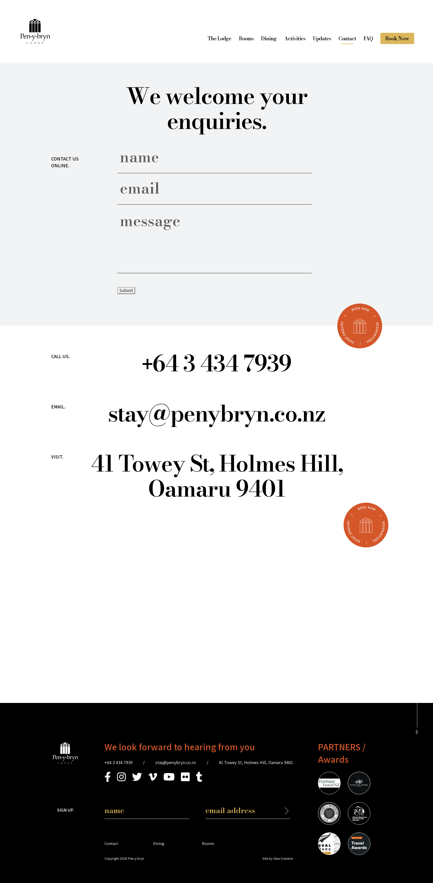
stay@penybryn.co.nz (216, 413)
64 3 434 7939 (216, 363)
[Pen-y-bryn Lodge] (35, 42)
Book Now (397, 38)
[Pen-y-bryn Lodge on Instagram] (121, 780)
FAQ (368, 38)
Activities (294, 38)
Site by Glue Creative (277, 858)
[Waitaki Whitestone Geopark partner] (359, 814)
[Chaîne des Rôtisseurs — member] (329, 814)
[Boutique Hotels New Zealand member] (359, 784)
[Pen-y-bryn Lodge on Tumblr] (199, 780)
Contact (347, 38)
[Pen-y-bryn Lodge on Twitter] (137, 780)
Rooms (246, 38)
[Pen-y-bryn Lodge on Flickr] (185, 780)
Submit (126, 290)
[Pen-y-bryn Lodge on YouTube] (169, 780)
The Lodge (219, 38)
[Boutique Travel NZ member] (329, 784)
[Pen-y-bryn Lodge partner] (359, 844)
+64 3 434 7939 (118, 762)
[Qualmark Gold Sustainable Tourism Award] (329, 844)
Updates (322, 38)
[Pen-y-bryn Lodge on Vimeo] (152, 780)
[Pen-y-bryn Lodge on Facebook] (107, 780)
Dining (269, 38)
